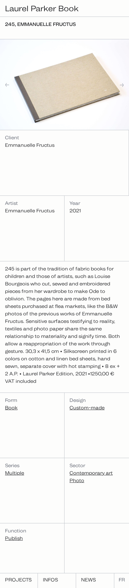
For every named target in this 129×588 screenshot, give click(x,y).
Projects (18, 580)
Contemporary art (91, 473)
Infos (50, 580)
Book (11, 408)
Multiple (14, 473)
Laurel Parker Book (42, 8)
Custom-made (87, 408)
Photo (77, 480)
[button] (14, 84)
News (88, 580)
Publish (14, 538)
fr (122, 580)
